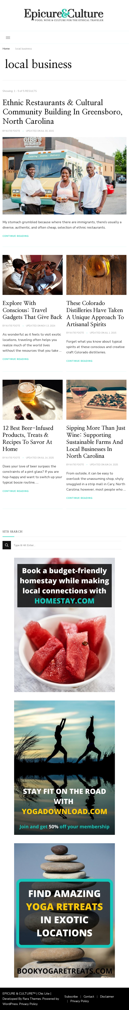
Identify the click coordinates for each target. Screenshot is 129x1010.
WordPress (10, 1004)
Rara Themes (32, 999)
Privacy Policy (28, 1004)
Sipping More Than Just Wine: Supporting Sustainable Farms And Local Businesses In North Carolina (95, 442)
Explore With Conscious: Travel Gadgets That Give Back (32, 310)
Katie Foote (13, 131)
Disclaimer (107, 997)
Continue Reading (16, 236)
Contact (89, 997)
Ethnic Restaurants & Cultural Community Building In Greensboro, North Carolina (63, 112)
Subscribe (71, 997)
